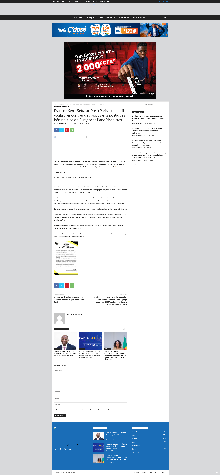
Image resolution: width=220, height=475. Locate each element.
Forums (87, 2)
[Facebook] (156, 1)
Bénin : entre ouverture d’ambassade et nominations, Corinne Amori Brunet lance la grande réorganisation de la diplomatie (115, 355)
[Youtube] (166, 1)
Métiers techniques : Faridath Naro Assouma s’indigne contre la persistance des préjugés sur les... (148, 142)
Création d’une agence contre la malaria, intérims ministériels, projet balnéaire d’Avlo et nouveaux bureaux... (149, 155)
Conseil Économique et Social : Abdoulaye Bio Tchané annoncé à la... (116, 435)
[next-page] (126, 329)
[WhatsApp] (72, 130)
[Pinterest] (67, 130)
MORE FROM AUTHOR (77, 329)
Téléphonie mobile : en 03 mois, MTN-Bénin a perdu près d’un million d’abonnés (147, 130)
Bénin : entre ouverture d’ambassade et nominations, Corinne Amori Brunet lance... (116, 457)
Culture (134, 449)
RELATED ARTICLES (61, 329)
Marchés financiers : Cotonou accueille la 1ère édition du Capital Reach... (116, 446)
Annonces (110, 18)
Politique (89, 18)
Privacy (144, 472)
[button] (165, 17)
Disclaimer (136, 472)
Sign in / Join (73, 2)
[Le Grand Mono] (110, 9)
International (139, 18)
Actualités (77, 18)
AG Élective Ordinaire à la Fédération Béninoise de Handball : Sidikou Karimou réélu (149, 118)
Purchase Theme (105, 2)
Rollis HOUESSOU (61, 124)
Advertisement (153, 472)
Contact (95, 2)
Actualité (61, 104)
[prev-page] (123, 329)
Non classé (135, 452)
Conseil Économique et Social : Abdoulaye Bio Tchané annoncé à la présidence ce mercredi (65, 353)
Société (134, 435)
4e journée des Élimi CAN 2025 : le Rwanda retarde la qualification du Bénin (69, 299)
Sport (100, 18)
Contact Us (163, 472)
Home (55, 104)
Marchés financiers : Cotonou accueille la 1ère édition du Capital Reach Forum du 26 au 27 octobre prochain (89, 354)
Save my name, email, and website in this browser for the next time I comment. (82, 410)
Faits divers (124, 18)
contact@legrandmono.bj (70, 445)
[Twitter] (163, 1)
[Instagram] (159, 1)
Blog (81, 2)
